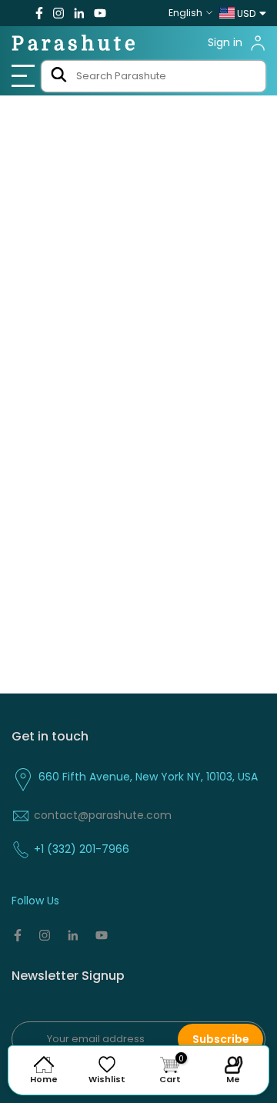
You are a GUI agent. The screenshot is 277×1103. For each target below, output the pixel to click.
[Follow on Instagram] (58, 13)
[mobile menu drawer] (24, 76)
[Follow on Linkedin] (79, 13)
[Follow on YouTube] (100, 13)
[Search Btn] (58, 76)
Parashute (75, 43)
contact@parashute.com (103, 815)
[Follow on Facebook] (39, 13)
